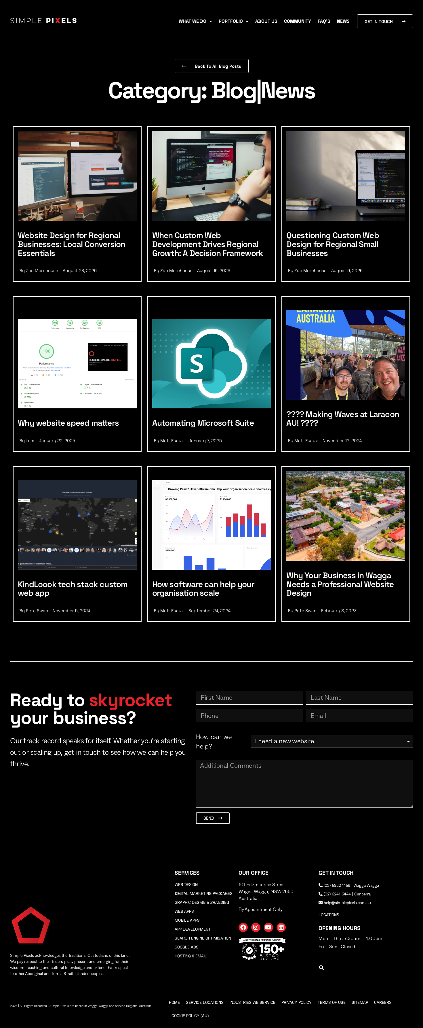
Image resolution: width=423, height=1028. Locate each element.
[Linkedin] (281, 927)
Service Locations (205, 1002)
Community (297, 21)
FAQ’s (324, 21)
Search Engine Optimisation (203, 938)
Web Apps (184, 911)
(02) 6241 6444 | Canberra (347, 894)
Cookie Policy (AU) (190, 1015)
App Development (193, 929)
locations (329, 914)
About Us (266, 21)
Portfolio (231, 21)
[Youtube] (268, 927)
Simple (44, 21)
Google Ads (187, 947)
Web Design (186, 884)
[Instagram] (255, 927)
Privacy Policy (296, 1002)
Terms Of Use (332, 1002)
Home (174, 1002)
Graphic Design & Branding (202, 902)
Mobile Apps (187, 920)
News (343, 21)
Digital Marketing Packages (204, 893)
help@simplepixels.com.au (347, 903)
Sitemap (360, 1002)
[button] (321, 968)
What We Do (192, 21)
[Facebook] (243, 927)
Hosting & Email (191, 956)
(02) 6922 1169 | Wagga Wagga (351, 886)
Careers (383, 1002)
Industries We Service (252, 1002)
